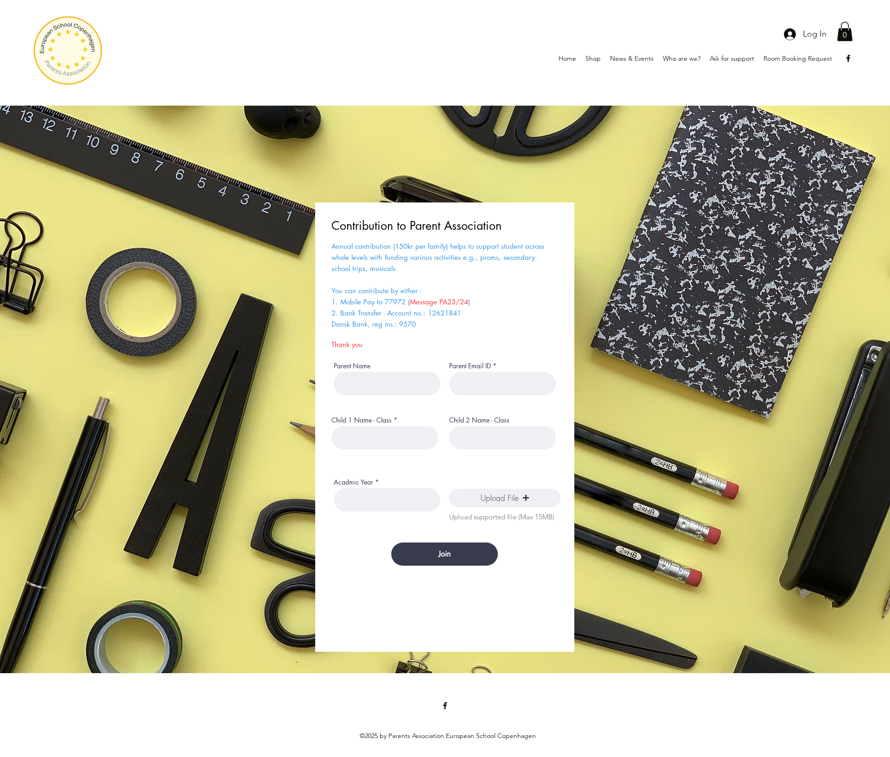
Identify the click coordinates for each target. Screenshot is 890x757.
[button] (845, 31)
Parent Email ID (470, 366)
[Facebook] (848, 58)
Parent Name (352, 366)
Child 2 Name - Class (479, 420)
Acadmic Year (353, 482)
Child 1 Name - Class (361, 420)
